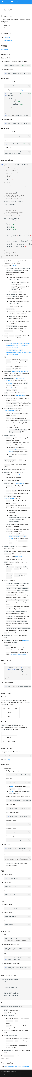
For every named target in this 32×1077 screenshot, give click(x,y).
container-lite (25, 1066)
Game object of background (20, 371)
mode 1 (10, 388)
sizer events (25, 640)
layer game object (16, 655)
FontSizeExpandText (10, 410)
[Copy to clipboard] (29, 65)
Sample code (5, 49)
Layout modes (8, 40)
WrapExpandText (20, 395)
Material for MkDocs (11, 1071)
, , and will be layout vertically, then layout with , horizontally (18, 345)
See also (24, 655)
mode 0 (10, 383)
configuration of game (19, 90)
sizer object (7, 1066)
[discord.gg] (5, 1074)
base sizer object (16, 1066)
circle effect (18, 475)
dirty (9, 760)
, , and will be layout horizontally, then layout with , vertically (18, 352)
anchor (14, 266)
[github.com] (2, 1074)
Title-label (7, 37)
